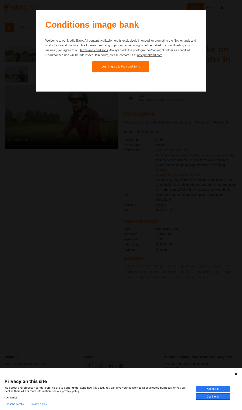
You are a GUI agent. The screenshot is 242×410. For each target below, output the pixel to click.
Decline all (213, 396)
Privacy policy (38, 403)
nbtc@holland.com (149, 55)
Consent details (14, 403)
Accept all (213, 388)
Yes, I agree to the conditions (121, 66)
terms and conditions (94, 50)
